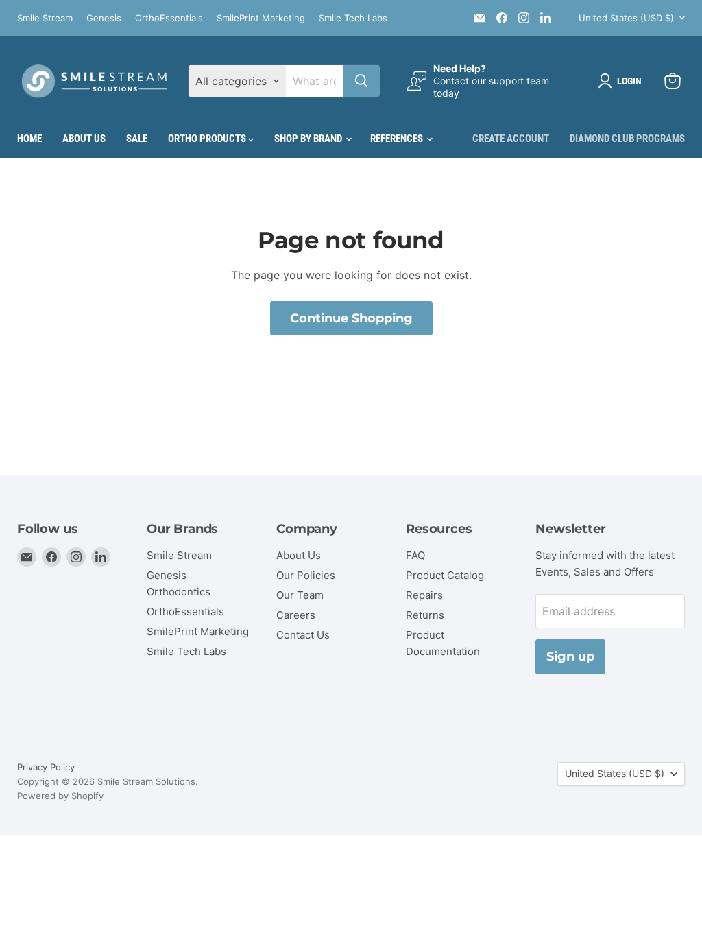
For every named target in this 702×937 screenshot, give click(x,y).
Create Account (510, 138)
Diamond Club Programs (627, 138)
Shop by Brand (309, 138)
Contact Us (303, 634)
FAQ (415, 555)
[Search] (361, 81)
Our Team (300, 595)
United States (626, 17)
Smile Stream (45, 18)
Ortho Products (208, 138)
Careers (295, 614)
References (397, 138)
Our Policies (305, 575)
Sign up (570, 656)
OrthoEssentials (169, 18)
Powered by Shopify (60, 795)
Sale (136, 138)
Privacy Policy (46, 766)
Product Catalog (445, 575)
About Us (84, 138)
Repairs (424, 595)
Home (29, 138)
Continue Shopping (351, 318)
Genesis (103, 18)
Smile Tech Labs (353, 18)
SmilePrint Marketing (261, 18)
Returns (425, 614)
